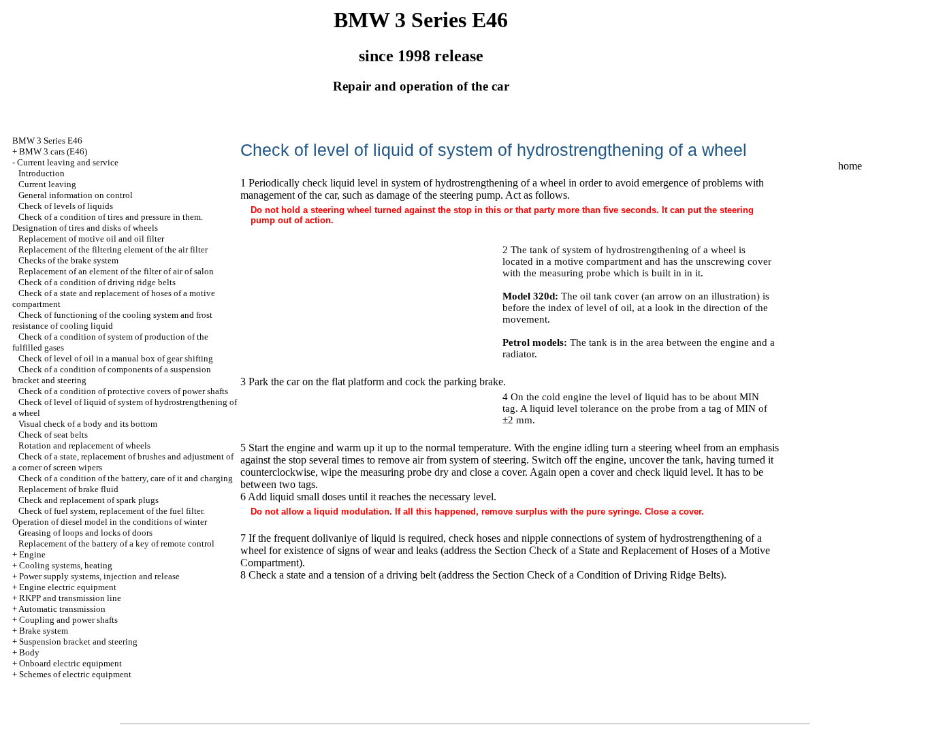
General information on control (75, 195)
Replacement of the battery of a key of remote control (116, 543)
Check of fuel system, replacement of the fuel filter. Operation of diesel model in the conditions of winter (109, 516)
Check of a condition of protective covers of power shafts (123, 391)
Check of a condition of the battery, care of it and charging (125, 478)
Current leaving (47, 184)
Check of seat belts (53, 434)
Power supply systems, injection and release (99, 576)
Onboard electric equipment (70, 663)
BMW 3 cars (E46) (53, 151)
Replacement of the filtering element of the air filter (113, 249)
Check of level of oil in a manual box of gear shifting (115, 358)
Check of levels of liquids (65, 206)
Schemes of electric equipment (75, 674)
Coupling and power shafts (68, 620)
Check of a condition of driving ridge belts (97, 282)
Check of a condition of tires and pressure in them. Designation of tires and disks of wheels (107, 222)
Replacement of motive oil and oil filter (91, 238)
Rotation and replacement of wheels (84, 445)
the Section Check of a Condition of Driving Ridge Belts (598, 575)
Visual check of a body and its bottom (87, 424)
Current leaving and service (67, 162)
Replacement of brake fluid (68, 489)
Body (29, 652)
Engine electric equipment (67, 587)
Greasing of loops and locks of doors (85, 533)
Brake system (43, 631)
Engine (32, 554)
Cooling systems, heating (65, 565)
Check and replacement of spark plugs (88, 500)
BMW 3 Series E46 (47, 140)
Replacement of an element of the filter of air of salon (116, 271)
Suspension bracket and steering (78, 641)
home (850, 166)
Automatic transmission (62, 609)
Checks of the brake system (68, 260)
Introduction (41, 173)
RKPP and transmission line (70, 598)
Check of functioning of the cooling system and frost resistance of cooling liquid (112, 320)
